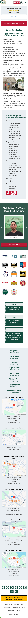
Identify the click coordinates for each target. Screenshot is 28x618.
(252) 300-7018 (14, 392)
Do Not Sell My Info (18, 607)
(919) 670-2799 (14, 370)
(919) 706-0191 (14, 386)
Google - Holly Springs (20, 587)
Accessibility (7, 607)
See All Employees (14, 244)
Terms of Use (8, 604)
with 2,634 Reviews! (14, 12)
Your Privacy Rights (14, 610)
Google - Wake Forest (12, 587)
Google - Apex (7, 587)
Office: (14, 416)
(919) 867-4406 (14, 375)
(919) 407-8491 (14, 358)
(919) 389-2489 (14, 364)
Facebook (25, 587)
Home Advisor (16, 591)
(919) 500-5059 (14, 353)
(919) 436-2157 (14, 381)
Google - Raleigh (16, 587)
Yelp (12, 591)
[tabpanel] (14, 226)
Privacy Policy (18, 604)
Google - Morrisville (3, 587)
